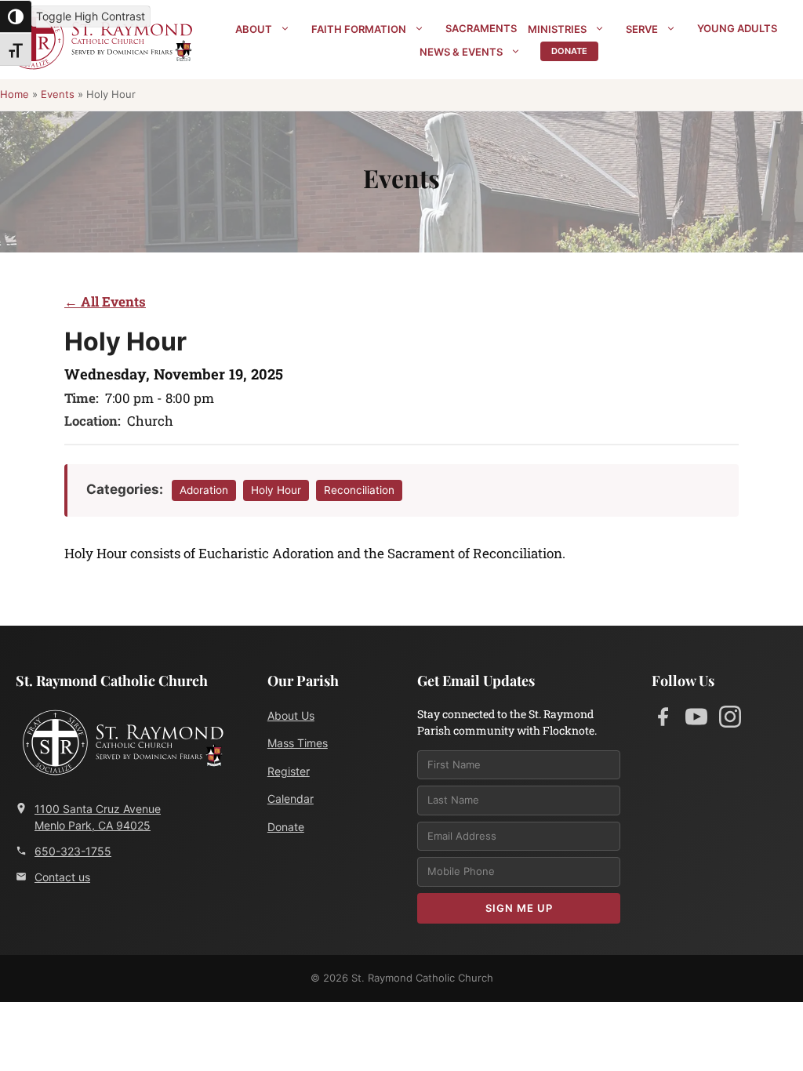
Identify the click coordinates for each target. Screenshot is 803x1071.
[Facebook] (663, 720)
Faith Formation (358, 29)
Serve (642, 29)
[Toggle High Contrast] (15, 16)
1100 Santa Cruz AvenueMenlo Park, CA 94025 (98, 817)
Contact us (62, 877)
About (253, 29)
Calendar (290, 798)
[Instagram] (730, 720)
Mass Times (297, 743)
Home (14, 94)
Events (57, 94)
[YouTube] (696, 720)
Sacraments (481, 28)
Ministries (557, 29)
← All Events (105, 301)
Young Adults (737, 28)
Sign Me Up (519, 908)
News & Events (461, 51)
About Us (290, 715)
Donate (569, 50)
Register (288, 771)
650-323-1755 (73, 851)
